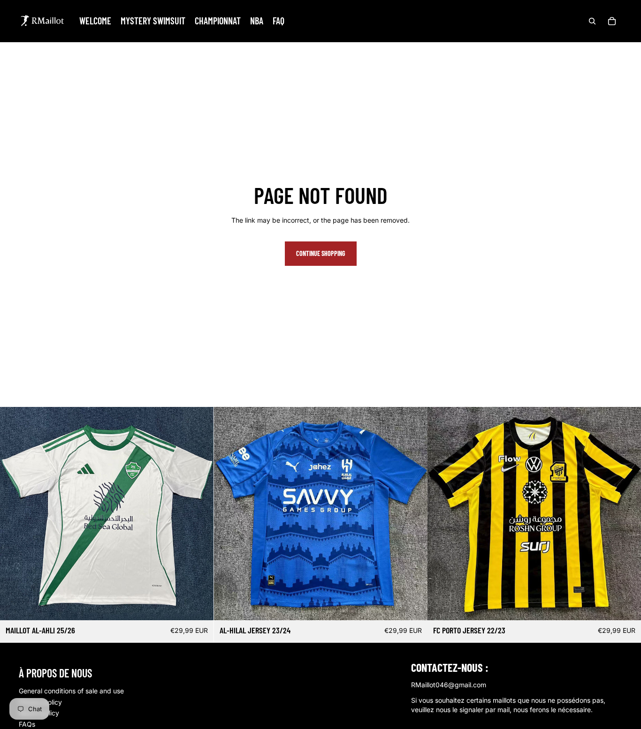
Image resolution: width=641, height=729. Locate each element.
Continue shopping (320, 253)
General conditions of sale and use (71, 691)
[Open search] (592, 21)
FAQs (27, 724)
